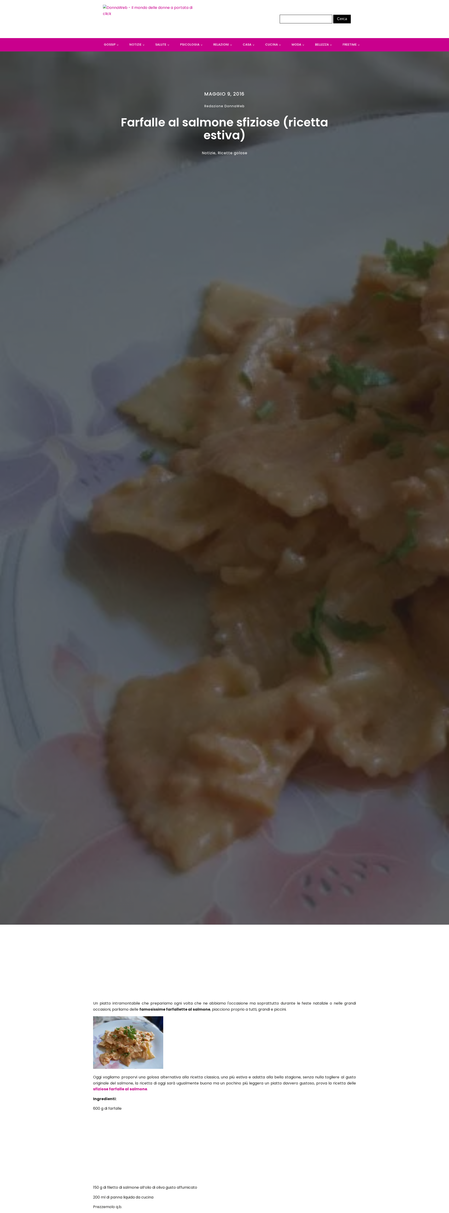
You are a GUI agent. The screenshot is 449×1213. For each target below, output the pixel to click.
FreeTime (350, 44)
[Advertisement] (224, 964)
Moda (296, 44)
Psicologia (189, 44)
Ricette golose (232, 153)
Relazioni (221, 44)
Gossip (110, 44)
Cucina (271, 44)
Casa (247, 44)
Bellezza (322, 44)
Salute (160, 44)
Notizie (135, 44)
